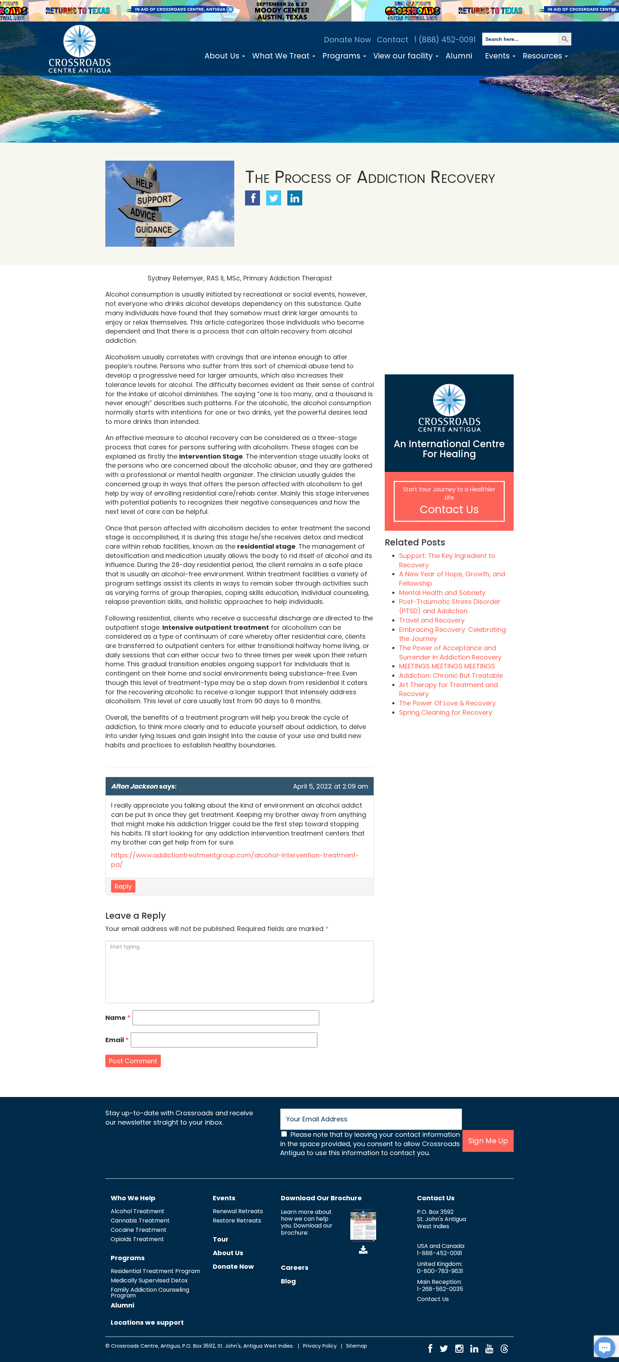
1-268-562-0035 (440, 1289)
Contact (392, 39)
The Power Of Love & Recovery (447, 703)
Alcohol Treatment (137, 1211)
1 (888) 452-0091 (445, 39)
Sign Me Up (488, 1141)
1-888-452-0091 (439, 1253)
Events (498, 56)
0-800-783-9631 (440, 1271)
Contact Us (449, 509)
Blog (288, 1281)
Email (117, 1039)
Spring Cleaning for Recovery (445, 712)
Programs (342, 56)
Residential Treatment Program (155, 1271)
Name (118, 1017)
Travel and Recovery (432, 620)
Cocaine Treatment (139, 1230)
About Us (223, 56)
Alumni (459, 56)
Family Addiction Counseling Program (150, 1293)
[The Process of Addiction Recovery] (169, 203)
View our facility (404, 56)
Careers (294, 1267)
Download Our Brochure (321, 1197)
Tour (221, 1239)
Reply (123, 886)
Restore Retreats (237, 1220)
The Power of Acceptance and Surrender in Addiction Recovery (450, 652)
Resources (543, 56)
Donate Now (347, 39)
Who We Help (133, 1197)
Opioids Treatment (137, 1239)
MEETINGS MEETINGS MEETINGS (447, 666)
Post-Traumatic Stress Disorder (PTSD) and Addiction (449, 606)
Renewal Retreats (238, 1211)
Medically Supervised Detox (149, 1280)
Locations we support (147, 1322)
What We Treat (282, 56)
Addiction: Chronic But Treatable (451, 675)
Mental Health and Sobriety (442, 592)
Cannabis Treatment (140, 1220)
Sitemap (356, 1345)
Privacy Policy (320, 1345)
